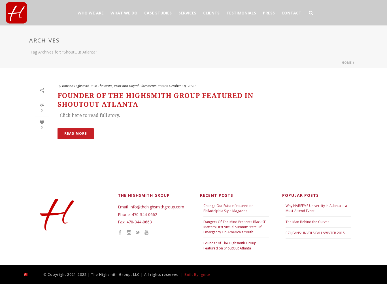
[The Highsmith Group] (31, 274)
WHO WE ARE (91, 13)
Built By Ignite (197, 274)
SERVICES (187, 13)
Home (347, 63)
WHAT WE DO (123, 13)
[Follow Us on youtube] (146, 232)
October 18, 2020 (182, 86)
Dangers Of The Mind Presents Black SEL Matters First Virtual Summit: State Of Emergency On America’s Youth (235, 226)
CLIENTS (211, 13)
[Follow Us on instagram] (129, 232)
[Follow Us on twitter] (137, 232)
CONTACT (291, 13)
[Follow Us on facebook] (120, 232)
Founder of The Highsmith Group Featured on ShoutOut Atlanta (229, 246)
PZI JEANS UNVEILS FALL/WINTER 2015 (315, 232)
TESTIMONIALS (241, 13)
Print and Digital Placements (135, 86)
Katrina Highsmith (75, 86)
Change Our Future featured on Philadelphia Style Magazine (228, 208)
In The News (103, 86)
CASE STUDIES (158, 13)
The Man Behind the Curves (308, 221)
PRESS (269, 13)
